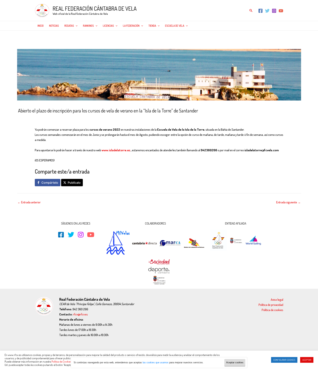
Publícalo (74, 182)
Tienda (152, 25)
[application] (75, 26)
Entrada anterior (29, 202)
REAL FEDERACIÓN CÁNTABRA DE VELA (95, 8)
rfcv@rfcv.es (80, 314)
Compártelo (49, 182)
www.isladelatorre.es (116, 150)
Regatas (69, 25)
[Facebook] (260, 10)
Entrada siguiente (288, 202)
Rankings (88, 25)
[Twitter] (267, 10)
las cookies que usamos (156, 362)
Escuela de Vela (174, 25)
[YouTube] (281, 10)
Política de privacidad (271, 305)
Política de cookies (272, 310)
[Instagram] (274, 10)
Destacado (45, 118)
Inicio (41, 25)
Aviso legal (277, 299)
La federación (131, 25)
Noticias (54, 25)
